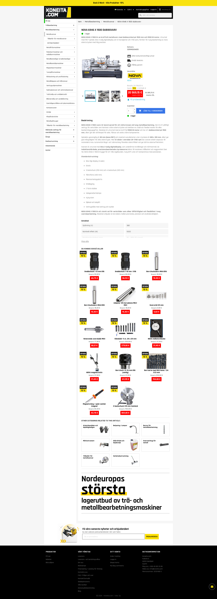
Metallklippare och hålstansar (56, 81)
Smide (48, 112)
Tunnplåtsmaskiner (53, 72)
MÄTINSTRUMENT (53, 43)
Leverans (81, 556)
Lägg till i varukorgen (150, 110)
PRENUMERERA (152, 536)
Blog (79, 591)
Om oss (80, 562)
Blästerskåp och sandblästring (57, 99)
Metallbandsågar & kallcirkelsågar (58, 59)
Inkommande (50, 146)
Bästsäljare (50, 562)
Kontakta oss (83, 572)
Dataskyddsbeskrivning (86, 588)
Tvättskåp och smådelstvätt (56, 94)
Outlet (48, 150)
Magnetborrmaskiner (53, 68)
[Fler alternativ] (212, 587)
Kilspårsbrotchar (52, 116)
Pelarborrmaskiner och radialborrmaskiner (54, 53)
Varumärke (131, 71)
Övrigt (48, 137)
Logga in (153, 9)
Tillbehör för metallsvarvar (56, 39)
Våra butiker (82, 585)
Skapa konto (114, 562)
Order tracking (115, 556)
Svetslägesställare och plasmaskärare (60, 103)
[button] (136, 99)
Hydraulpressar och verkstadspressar (59, 90)
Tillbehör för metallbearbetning (57, 125)
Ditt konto (115, 551)
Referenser (82, 566)
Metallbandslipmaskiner (54, 63)
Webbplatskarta (84, 581)
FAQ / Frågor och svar (85, 575)
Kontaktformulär (84, 578)
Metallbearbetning (52, 30)
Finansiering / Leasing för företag (90, 569)
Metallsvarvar (51, 34)
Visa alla (85, 241)
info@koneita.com (156, 569)
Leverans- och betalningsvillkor (89, 559)
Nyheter (49, 559)
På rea (48, 21)
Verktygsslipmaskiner (54, 85)
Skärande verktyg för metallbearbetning (53, 131)
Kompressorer (51, 108)
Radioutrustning (52, 141)
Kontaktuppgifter (142, 9)
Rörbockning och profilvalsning (57, 76)
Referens (130, 47)
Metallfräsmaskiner (53, 47)
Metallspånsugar (52, 121)
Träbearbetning (51, 25)
